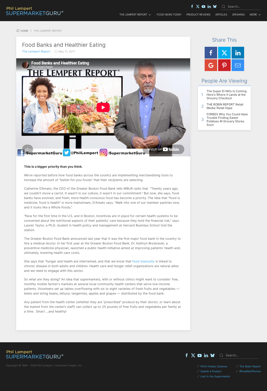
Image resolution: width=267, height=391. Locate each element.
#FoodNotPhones (250, 371)
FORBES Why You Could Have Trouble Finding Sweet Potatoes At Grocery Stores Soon (227, 119)
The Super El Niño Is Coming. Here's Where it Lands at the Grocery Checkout (227, 94)
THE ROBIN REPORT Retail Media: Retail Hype (225, 106)
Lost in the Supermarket (215, 376)
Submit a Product (211, 371)
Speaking (238, 14)
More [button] (253, 14)
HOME (24, 30)
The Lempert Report (36, 51)
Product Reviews (198, 14)
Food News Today (169, 14)
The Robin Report (250, 366)
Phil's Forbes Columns (214, 366)
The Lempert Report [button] (133, 14)
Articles (221, 14)
